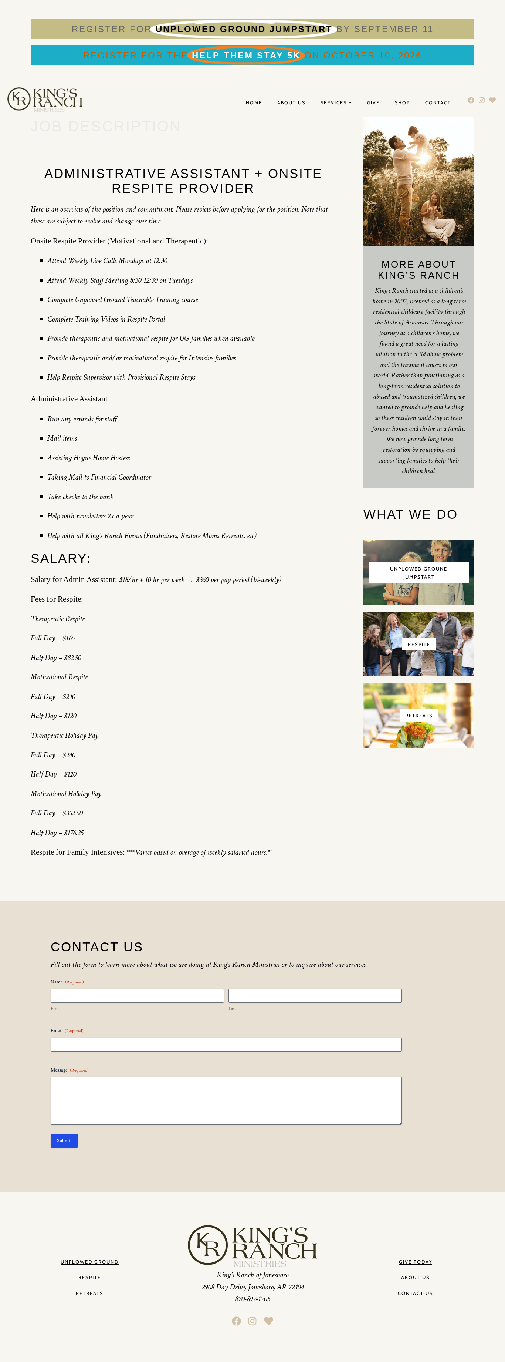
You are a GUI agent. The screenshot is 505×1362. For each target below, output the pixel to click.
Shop (402, 102)
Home (254, 102)
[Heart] (492, 100)
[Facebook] (471, 100)
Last (232, 1009)
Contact (438, 102)
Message (70, 1070)
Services (334, 102)
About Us (291, 102)
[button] (415, 1277)
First (55, 1009)
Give (373, 102)
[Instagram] (481, 100)
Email (67, 1031)
